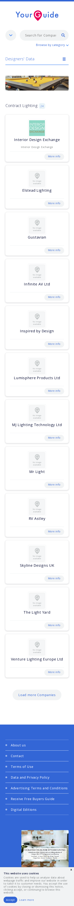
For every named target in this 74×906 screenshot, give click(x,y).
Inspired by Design (37, 331)
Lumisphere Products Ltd (37, 377)
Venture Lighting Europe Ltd (37, 659)
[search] (63, 35)
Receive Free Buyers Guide (33, 799)
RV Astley (37, 518)
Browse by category (50, 45)
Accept (10, 900)
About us (18, 745)
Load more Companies (37, 695)
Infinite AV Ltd (37, 284)
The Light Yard (37, 612)
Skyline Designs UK (37, 565)
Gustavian (37, 237)
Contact (17, 756)
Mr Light (37, 471)
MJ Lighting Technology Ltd (37, 424)
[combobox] (44, 35)
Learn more (26, 900)
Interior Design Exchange (37, 139)
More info (54, 156)
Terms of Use (22, 766)
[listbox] (10, 35)
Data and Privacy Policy (30, 777)
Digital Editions (24, 809)
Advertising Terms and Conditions (39, 788)
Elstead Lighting (37, 190)
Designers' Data (20, 58)
